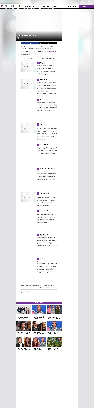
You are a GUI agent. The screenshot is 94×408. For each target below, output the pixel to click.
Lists (48, 6)
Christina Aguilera (52, 49)
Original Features (29, 292)
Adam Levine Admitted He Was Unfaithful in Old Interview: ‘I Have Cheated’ (23, 333)
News (26, 6)
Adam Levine (53, 51)
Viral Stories (19, 8)
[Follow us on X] (78, 6)
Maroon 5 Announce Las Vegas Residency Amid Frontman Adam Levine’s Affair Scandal (54, 317)
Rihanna (42, 49)
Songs (34, 292)
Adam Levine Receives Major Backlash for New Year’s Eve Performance (38, 317)
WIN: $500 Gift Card (8, 8)
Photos (44, 6)
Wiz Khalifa (46, 49)
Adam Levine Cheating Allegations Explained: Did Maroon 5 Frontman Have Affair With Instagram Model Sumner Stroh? (38, 350)
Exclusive (30, 6)
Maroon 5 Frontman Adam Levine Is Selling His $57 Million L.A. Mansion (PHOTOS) (54, 349)
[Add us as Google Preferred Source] (71, 6)
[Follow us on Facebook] (75, 6)
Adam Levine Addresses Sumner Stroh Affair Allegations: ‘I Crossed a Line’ (54, 333)
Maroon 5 (23, 46)
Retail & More (34, 8)
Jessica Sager (21, 37)
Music (34, 6)
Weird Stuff (40, 8)
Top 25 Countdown (53, 6)
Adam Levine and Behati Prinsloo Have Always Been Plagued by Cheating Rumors (38, 333)
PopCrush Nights (52, 8)
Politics (29, 8)
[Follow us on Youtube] (73, 6)
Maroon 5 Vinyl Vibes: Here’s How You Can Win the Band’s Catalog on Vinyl (23, 317)
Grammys (34, 49)
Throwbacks (25, 8)
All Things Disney (46, 8)
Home (22, 6)
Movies (38, 6)
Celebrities (14, 8)
